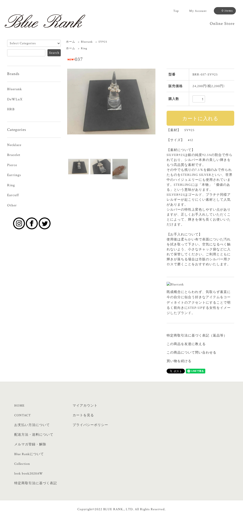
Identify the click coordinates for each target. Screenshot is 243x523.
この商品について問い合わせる (191, 352)
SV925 (102, 42)
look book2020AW (28, 473)
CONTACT (22, 415)
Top (176, 11)
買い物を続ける (179, 361)
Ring (84, 48)
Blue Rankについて (29, 454)
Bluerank (87, 42)
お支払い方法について (32, 425)
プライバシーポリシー (90, 425)
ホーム (70, 42)
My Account (198, 11)
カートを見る (83, 415)
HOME (19, 405)
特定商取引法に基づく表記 (35, 483)
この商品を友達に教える (186, 344)
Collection (22, 464)
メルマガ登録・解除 (30, 444)
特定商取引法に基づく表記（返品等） (197, 335)
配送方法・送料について (33, 435)
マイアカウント (85, 405)
